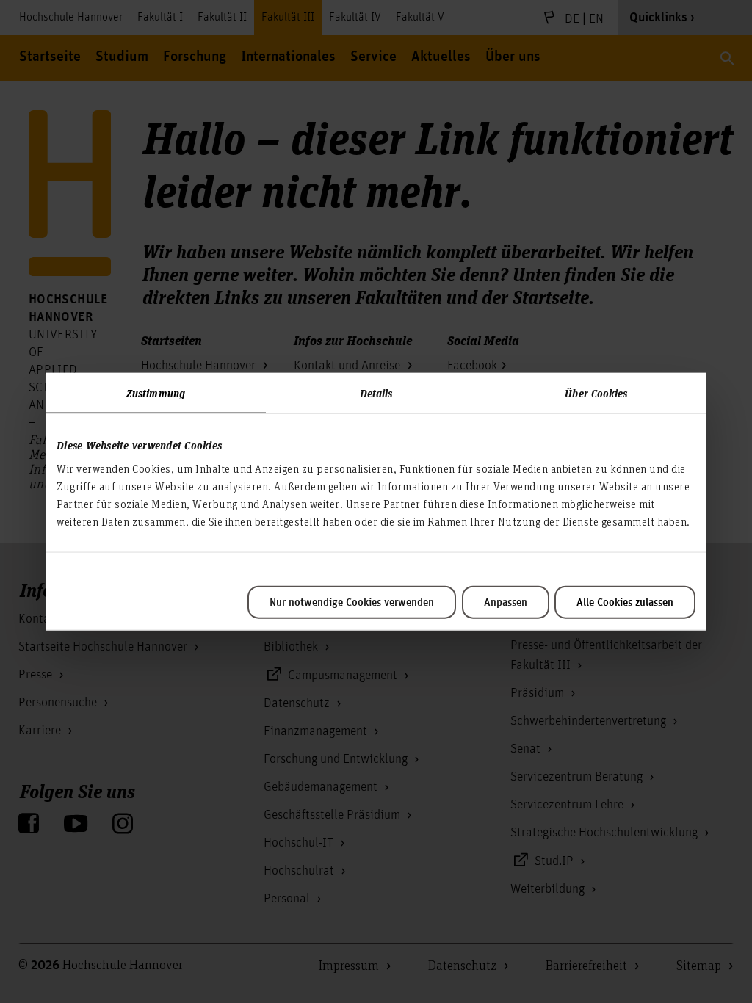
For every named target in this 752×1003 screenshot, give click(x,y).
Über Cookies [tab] (596, 392)
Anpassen (505, 602)
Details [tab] (376, 392)
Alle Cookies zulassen (624, 602)
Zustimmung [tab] (155, 392)
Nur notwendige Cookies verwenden (352, 602)
